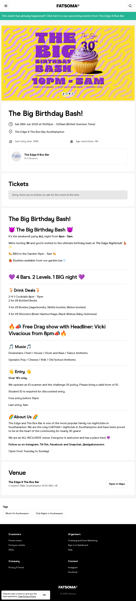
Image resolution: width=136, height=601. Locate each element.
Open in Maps (117, 483)
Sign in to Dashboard (78, 545)
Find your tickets (16, 545)
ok (44, 595)
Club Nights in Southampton (49, 513)
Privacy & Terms (16, 567)
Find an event (15, 540)
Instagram (73, 567)
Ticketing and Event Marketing (82, 540)
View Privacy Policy (27, 596)
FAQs (11, 550)
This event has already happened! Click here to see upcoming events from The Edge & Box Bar (63, 16)
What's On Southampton (17, 513)
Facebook (72, 572)
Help (70, 550)
